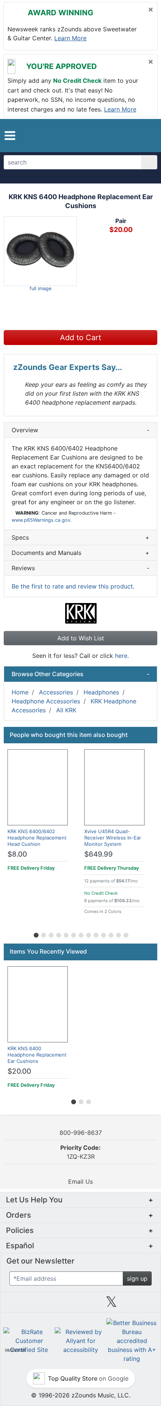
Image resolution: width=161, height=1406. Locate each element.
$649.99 (98, 854)
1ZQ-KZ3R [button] (80, 1152)
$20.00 (19, 1071)
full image (40, 288)
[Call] (145, 135)
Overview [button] (80, 430)
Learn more (70, 38)
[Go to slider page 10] (103, 934)
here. (122, 655)
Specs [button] (80, 537)
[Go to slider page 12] (118, 934)
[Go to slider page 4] (58, 934)
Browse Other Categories (80, 674)
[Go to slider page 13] (125, 934)
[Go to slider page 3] (50, 934)
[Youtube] (142, 1304)
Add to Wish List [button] (80, 638)
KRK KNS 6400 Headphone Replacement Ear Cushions (37, 1054)
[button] (10, 135)
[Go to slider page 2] (43, 934)
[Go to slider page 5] (65, 934)
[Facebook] (49, 1304)
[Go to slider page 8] (88, 934)
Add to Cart (80, 337)
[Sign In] (131, 135)
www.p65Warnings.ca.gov (41, 520)
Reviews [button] (80, 568)
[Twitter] (111, 1304)
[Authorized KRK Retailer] (81, 612)
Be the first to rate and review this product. (73, 586)
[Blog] (18, 1304)
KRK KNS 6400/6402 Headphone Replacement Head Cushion (37, 837)
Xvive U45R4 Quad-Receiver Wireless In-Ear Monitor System (112, 837)
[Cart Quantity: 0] (113, 135)
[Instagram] (80, 1304)
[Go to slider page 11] (110, 934)
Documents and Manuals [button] (80, 553)
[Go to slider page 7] (80, 934)
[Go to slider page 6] (73, 934)
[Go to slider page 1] (35, 934)
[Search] (149, 162)
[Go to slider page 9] (95, 934)
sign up (137, 1278)
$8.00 (17, 854)
